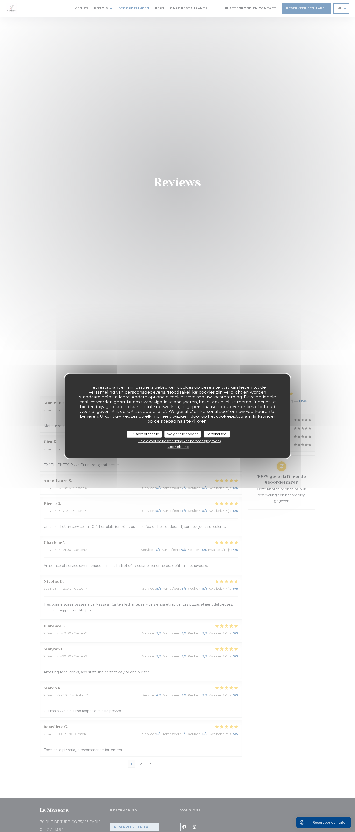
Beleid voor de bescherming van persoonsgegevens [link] (179, 441)
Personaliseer (216, 434)
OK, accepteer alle (144, 434)
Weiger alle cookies (182, 434)
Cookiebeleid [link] (178, 447)
